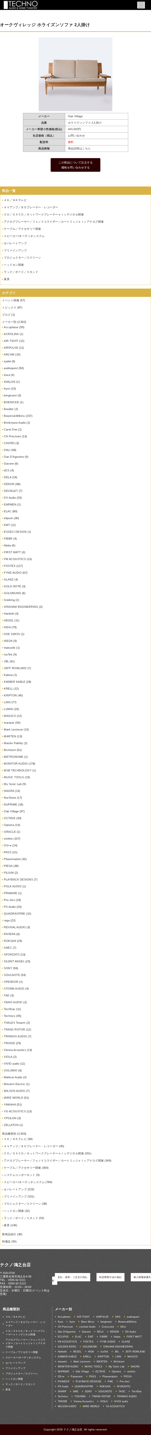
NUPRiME (10, 804)
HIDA (7, 627)
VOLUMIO (10, 1070)
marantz (9, 722)
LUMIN (8, 709)
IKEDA (8, 640)
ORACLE (10, 831)
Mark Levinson (13, 729)
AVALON (9, 381)
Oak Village (11, 811)
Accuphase (11, 327)
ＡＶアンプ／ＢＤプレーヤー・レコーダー (31, 207)
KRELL (8, 688)
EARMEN (10, 504)
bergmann (10, 395)
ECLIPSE (63, 1336)
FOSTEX (9, 565)
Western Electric (14, 1084)
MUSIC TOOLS (14, 777)
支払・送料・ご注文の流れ (72, 1277)
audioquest (11, 368)
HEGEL (9, 620)
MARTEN (10, 736)
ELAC (7, 511)
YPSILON (10, 1118)
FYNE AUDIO (13, 572)
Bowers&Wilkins (14, 415)
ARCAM (9, 354)
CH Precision (12, 436)
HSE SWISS (12, 634)
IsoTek (8, 654)
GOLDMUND (12, 593)
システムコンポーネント (19, 1174)
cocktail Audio (87, 1326)
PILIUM (9, 872)
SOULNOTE (12, 975)
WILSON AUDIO (14, 1090)
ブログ (6, 314)
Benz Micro (87, 1321)
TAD (7, 995)
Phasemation (12, 859)
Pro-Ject (9, 900)
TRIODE (9, 1043)
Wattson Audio (13, 1077)
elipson (8, 518)
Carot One (10, 429)
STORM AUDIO (14, 988)
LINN (7, 702)
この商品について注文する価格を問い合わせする (75, 165)
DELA (7, 477)
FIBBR (8, 538)
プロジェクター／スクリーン (22, 257)
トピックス (9, 307)
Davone (9, 463)
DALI (7, 449)
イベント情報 (10, 300)
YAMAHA (10, 1104)
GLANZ (9, 579)
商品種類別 (9, 1133)
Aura (7, 374)
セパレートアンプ (15, 243)
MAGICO (10, 715)
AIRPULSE (11, 347)
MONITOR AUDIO (16, 763)
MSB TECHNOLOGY (17, 770)
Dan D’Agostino (14, 456)
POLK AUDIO (13, 886)
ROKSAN (10, 940)
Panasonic (77, 1376)
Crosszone (108, 1326)
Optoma (9, 825)
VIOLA (8, 1056)
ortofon (8, 838)
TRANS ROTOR (14, 1029)
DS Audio (10, 497)
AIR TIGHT (11, 340)
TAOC (122, 1391)
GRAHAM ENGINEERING (21, 606)
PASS (7, 852)
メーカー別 (9, 321)
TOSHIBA (80, 1396)
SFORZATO (12, 954)
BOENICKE (11, 402)
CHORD (9, 443)
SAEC (8, 947)
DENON (9, 484)
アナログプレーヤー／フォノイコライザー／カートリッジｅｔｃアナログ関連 (54, 221)
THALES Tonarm (15, 1022)
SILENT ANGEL (14, 961)
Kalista (8, 674)
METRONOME (13, 756)
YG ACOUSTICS (15, 1111)
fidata (7, 545)
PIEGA (8, 865)
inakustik (9, 647)
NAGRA (9, 790)
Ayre (7, 388)
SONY (8, 968)
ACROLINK (11, 334)
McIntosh (10, 749)
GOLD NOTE (12, 586)
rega (7, 920)
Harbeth (9, 613)
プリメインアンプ (15, 250)
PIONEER (63, 1381)
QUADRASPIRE (14, 913)
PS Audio (10, 906)
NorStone (10, 797)
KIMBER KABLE (14, 681)
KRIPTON (10, 695)
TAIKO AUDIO (13, 1002)
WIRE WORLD (13, 1097)
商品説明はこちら (79, 148)
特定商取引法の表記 (110, 1277)
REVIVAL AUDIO (15, 927)
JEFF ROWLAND (15, 668)
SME (76, 1391)
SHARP (62, 1391)
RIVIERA (9, 934)
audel (7, 361)
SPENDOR (11, 981)
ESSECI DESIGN (15, 531)
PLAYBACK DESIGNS (18, 879)
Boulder (9, 409)
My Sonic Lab (13, 784)
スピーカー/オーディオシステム (24, 236)
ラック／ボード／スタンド (21, 271)
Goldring (9, 599)
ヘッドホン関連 (14, 264)
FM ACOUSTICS (15, 559)
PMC (110, 1381)
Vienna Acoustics (15, 1050)
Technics (9, 1015)
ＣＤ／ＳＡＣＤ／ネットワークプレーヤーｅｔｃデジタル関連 (44, 214)
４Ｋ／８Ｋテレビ (15, 200)
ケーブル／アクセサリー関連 (22, 228)
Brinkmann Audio (15, 422)
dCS (7, 470)
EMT (7, 524)
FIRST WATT (12, 552)
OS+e (7, 845)
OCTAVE (9, 818)
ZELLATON (11, 1125)
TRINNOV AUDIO (15, 1036)
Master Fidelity (13, 743)
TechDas (9, 1009)
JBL (6, 661)
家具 (7, 279)
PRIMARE (10, 893)
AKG (118, 1316)
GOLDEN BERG (67, 1346)
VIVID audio (11, 1063)
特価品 (6, 1241)
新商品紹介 (9, 1234)
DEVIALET (11, 490)
